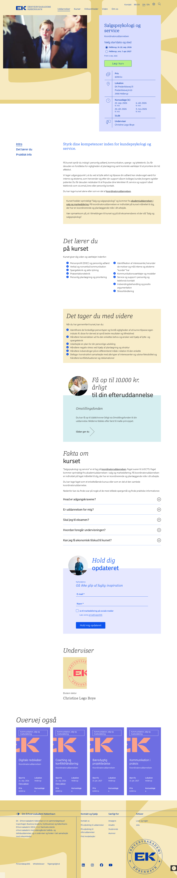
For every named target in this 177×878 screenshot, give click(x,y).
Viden (105, 8)
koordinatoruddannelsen (118, 191)
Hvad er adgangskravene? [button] (79, 499)
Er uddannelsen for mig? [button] (78, 509)
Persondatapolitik (23, 864)
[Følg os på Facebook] (101, 865)
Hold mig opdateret (90, 625)
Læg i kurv (118, 63)
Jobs (138, 825)
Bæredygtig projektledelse (101, 761)
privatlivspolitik (95, 615)
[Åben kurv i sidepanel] (153, 4)
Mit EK (137, 4)
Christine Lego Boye (79, 698)
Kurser (77, 8)
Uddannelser (64, 8)
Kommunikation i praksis (139, 761)
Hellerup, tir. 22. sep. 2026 (120, 47)
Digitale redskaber (30, 760)
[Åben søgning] (159, 4)
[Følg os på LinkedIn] (83, 865)
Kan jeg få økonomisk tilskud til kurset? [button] (87, 540)
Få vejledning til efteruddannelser (88, 830)
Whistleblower (38, 864)
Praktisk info (24, 154)
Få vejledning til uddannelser (92, 825)
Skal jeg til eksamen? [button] (76, 519)
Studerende (113, 829)
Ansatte (111, 825)
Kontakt (127, 4)
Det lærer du (24, 149)
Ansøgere (112, 821)
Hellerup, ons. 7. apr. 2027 (119, 51)
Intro (19, 144)
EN (148, 4)
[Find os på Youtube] (110, 865)
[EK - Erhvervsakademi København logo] (35, 7)
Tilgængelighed (53, 864)
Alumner (111, 833)
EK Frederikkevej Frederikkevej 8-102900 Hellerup (123, 90)
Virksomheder (91, 8)
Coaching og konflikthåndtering (67, 761)
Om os (115, 8)
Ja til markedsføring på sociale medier (97, 611)
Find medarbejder (88, 836)
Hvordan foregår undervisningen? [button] (84, 530)
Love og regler (142, 821)
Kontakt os (85, 821)
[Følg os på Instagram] (92, 865)
